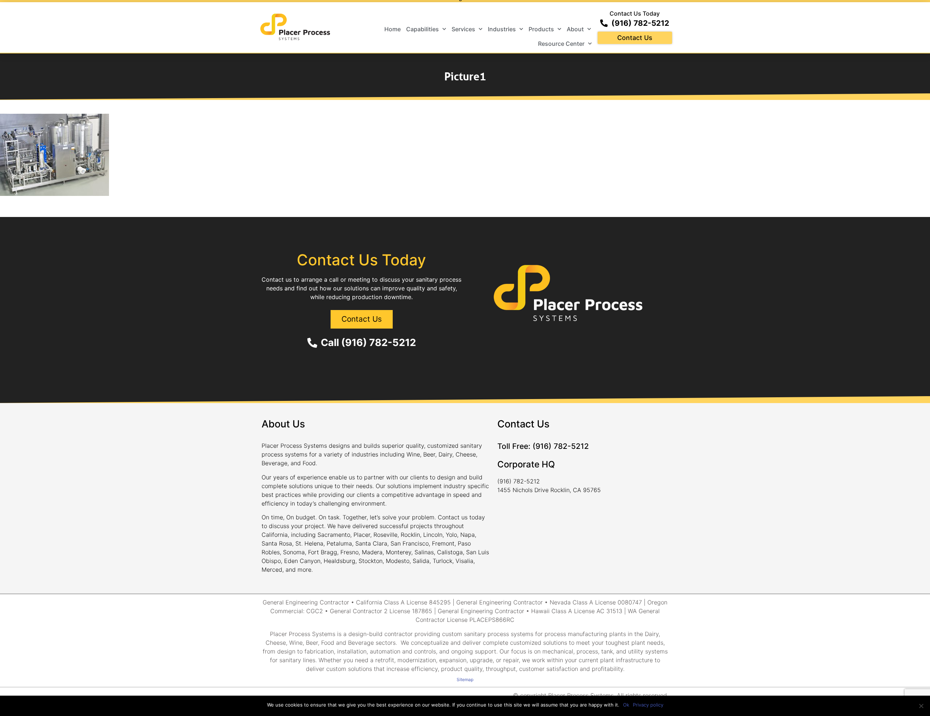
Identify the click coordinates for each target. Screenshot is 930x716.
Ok (626, 705)
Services (463, 29)
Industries (502, 29)
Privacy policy (648, 705)
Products (541, 29)
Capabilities (422, 29)
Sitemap (465, 679)
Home (392, 29)
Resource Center (561, 43)
